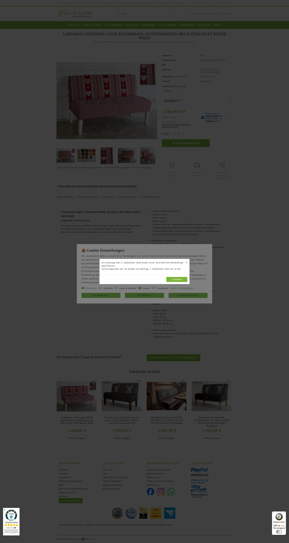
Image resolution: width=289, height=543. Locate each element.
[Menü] (284, 513)
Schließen (177, 279)
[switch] (279, 531)
